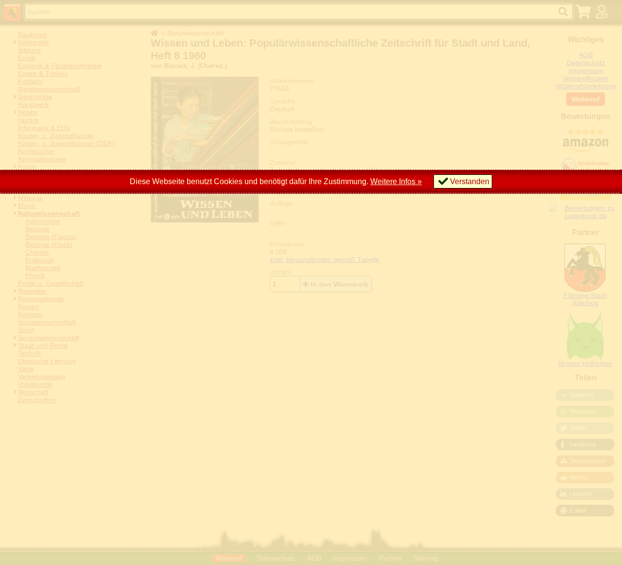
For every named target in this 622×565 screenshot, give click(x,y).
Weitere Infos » (396, 181)
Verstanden (469, 181)
